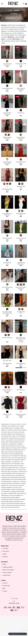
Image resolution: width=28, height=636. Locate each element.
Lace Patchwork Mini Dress (7, 288)
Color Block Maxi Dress (21, 312)
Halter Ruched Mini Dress (7, 239)
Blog (4, 588)
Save (4, 47)
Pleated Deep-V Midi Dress (21, 64)
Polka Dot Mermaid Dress (21, 239)
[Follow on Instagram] (13, 598)
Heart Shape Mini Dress (7, 364)
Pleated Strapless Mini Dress (7, 138)
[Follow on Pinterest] (17, 598)
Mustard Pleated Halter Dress (7, 162)
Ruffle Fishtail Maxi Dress (21, 214)
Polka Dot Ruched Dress (7, 415)
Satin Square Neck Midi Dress (7, 214)
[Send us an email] (15, 598)
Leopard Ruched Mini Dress (21, 263)
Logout (5, 554)
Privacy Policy (6, 585)
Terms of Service (7, 572)
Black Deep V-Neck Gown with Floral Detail (21, 339)
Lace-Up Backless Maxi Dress (7, 64)
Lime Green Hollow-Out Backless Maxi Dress (7, 313)
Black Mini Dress (21, 389)
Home (10, 10)
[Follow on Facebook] (11, 598)
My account (6, 551)
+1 (7, 186)
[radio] (7, 61)
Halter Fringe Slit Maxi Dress (21, 89)
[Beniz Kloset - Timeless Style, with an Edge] (13, 3)
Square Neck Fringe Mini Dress (21, 415)
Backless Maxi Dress (7, 337)
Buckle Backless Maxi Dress (7, 113)
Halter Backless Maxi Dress (7, 189)
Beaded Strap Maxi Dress (21, 162)
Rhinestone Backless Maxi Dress (21, 288)
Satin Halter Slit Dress (7, 263)
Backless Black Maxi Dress (7, 89)
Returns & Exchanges (8, 569)
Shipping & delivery (8, 567)
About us (5, 583)
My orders (5, 548)
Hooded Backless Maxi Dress (20, 138)
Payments (5, 556)
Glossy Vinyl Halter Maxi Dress (7, 390)
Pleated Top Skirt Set (21, 187)
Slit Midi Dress (20, 112)
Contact (5, 591)
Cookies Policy (6, 575)
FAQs (4, 564)
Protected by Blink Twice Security (18, 633)
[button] (2, 4)
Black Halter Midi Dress (21, 364)
